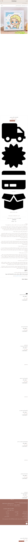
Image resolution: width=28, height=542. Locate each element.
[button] (24, 300)
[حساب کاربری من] (1, 1)
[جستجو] (1, 3)
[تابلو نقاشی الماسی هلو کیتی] (21, 453)
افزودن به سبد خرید (12, 120)
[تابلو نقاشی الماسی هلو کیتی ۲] (21, 338)
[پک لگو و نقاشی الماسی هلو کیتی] (21, 286)
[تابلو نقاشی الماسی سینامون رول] (21, 389)
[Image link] (20, 500)
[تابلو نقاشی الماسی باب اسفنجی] (21, 357)
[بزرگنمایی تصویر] (26, 523)
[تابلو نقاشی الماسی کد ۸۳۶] (21, 485)
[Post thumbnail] (12, 501)
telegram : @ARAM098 (17, 504)
